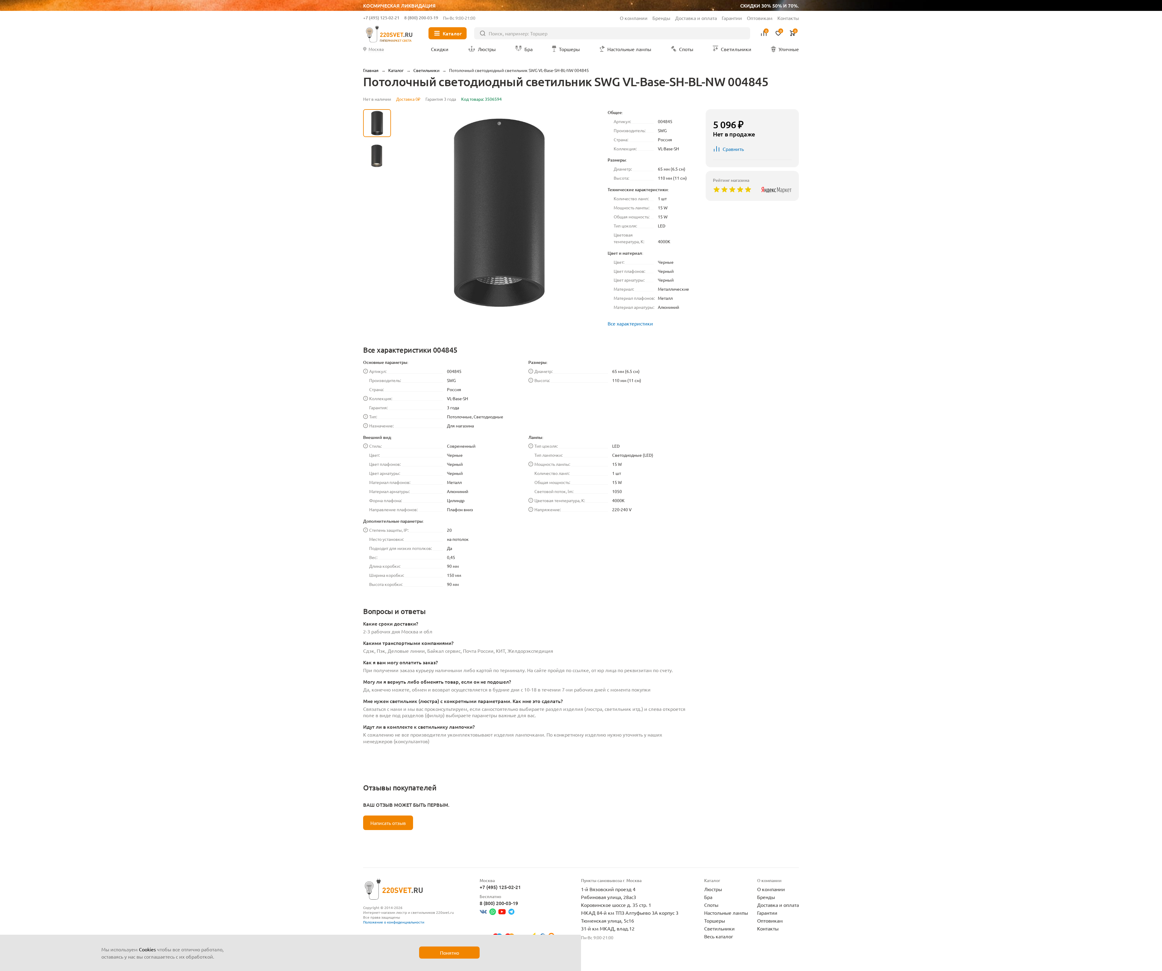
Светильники (719, 928)
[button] (377, 268)
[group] (499, 212)
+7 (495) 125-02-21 (381, 18)
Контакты (788, 18)
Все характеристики (630, 323)
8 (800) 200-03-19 (421, 18)
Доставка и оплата (696, 18)
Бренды (661, 18)
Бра (708, 897)
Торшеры (714, 920)
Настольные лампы (726, 913)
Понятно (449, 953)
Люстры (713, 889)
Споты (711, 905)
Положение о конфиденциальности (393, 922)
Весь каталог (718, 936)
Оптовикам (760, 18)
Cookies (147, 949)
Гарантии (732, 18)
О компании (634, 18)
